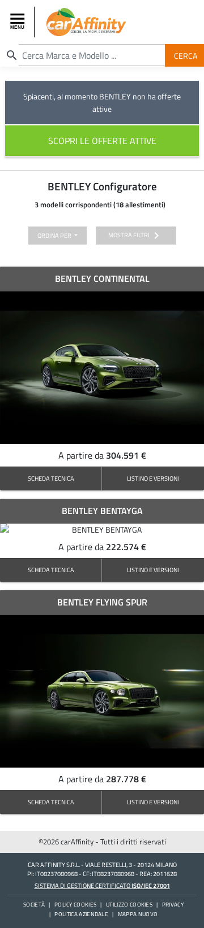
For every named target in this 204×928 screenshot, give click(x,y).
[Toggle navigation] (19, 22)
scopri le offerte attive (102, 140)
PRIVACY (173, 904)
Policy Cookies (75, 904)
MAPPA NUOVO (138, 914)
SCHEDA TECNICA (51, 478)
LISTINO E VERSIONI (153, 478)
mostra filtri (135, 235)
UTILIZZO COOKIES (129, 904)
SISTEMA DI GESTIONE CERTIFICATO (102, 885)
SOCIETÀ (34, 904)
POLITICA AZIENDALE (81, 914)
